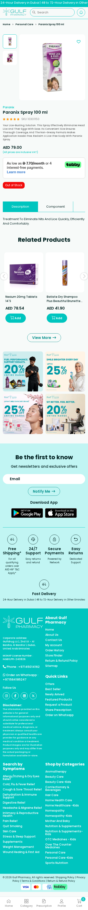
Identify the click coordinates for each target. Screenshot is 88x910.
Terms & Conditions (33, 881)
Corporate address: (15, 638)
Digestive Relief (14, 802)
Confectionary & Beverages (57, 788)
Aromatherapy (55, 771)
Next (84, 276)
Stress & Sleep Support (19, 836)
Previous (4, 276)
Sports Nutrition (56, 863)
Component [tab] (55, 206)
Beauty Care (54, 776)
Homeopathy (55, 810)
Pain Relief (10, 821)
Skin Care (9, 831)
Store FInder (53, 655)
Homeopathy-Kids (58, 815)
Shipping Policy (64, 877)
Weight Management (18, 847)
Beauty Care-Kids (58, 782)
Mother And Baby (57, 821)
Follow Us (9, 688)
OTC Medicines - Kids (60, 839)
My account (53, 645)
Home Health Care (58, 800)
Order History (54, 650)
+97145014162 (29, 666)
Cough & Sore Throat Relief (22, 789)
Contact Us (53, 640)
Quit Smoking (12, 826)
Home (6, 24)
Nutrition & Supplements (63, 826)
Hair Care (51, 795)
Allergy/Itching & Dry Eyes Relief (21, 778)
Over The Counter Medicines (58, 846)
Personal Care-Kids (59, 857)
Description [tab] (20, 206)
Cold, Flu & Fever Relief (19, 784)
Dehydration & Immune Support (20, 796)
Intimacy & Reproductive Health (20, 814)
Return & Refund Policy (61, 660)
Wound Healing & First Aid (21, 852)
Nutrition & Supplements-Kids (64, 833)
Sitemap (51, 665)
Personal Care (24, 24)
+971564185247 (15, 679)
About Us (51, 634)
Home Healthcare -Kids (62, 805)
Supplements (13, 841)
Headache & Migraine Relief (22, 807)
